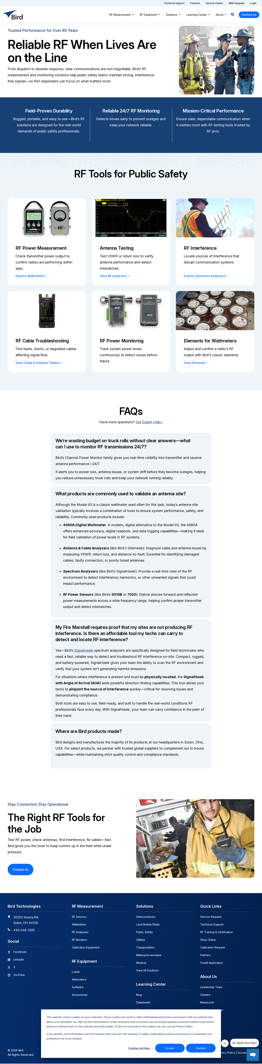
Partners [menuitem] (205, 955)
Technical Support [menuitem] (211, 924)
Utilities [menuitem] (140, 939)
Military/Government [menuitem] (148, 955)
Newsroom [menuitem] (207, 1002)
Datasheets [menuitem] (143, 1002)
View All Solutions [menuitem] (147, 970)
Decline (200, 1048)
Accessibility (246, 1052)
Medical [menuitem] (141, 962)
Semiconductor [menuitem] (145, 916)
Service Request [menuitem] (210, 916)
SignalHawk (84, 650)
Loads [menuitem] (76, 971)
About (219, 14)
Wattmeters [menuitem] (79, 924)
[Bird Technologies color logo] (13, 14)
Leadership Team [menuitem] (211, 987)
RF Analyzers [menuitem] (80, 932)
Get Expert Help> (149, 422)
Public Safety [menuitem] (144, 932)
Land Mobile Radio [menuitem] (148, 924)
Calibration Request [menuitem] (212, 947)
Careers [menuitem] (205, 994)
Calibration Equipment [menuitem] (85, 947)
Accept (170, 1048)
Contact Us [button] (249, 14)
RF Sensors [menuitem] (79, 916)
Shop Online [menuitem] (208, 939)
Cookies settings (139, 1048)
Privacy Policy (226, 1052)
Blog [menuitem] (139, 994)
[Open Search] (232, 15)
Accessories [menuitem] (79, 994)
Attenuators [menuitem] (79, 979)
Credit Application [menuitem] (211, 962)
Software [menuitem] (77, 987)
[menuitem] (174, 3)
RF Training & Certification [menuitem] (216, 932)
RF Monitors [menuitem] (79, 939)
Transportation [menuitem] (145, 947)
